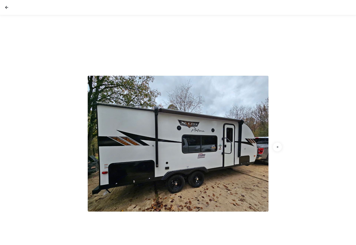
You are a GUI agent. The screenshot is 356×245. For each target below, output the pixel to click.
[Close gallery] (6, 7)
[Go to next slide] (277, 147)
